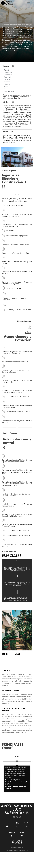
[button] (28, 3)
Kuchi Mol (12, 833)
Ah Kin (22, 833)
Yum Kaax (27, 823)
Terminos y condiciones (17, 847)
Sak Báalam (17, 822)
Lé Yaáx (7, 823)
